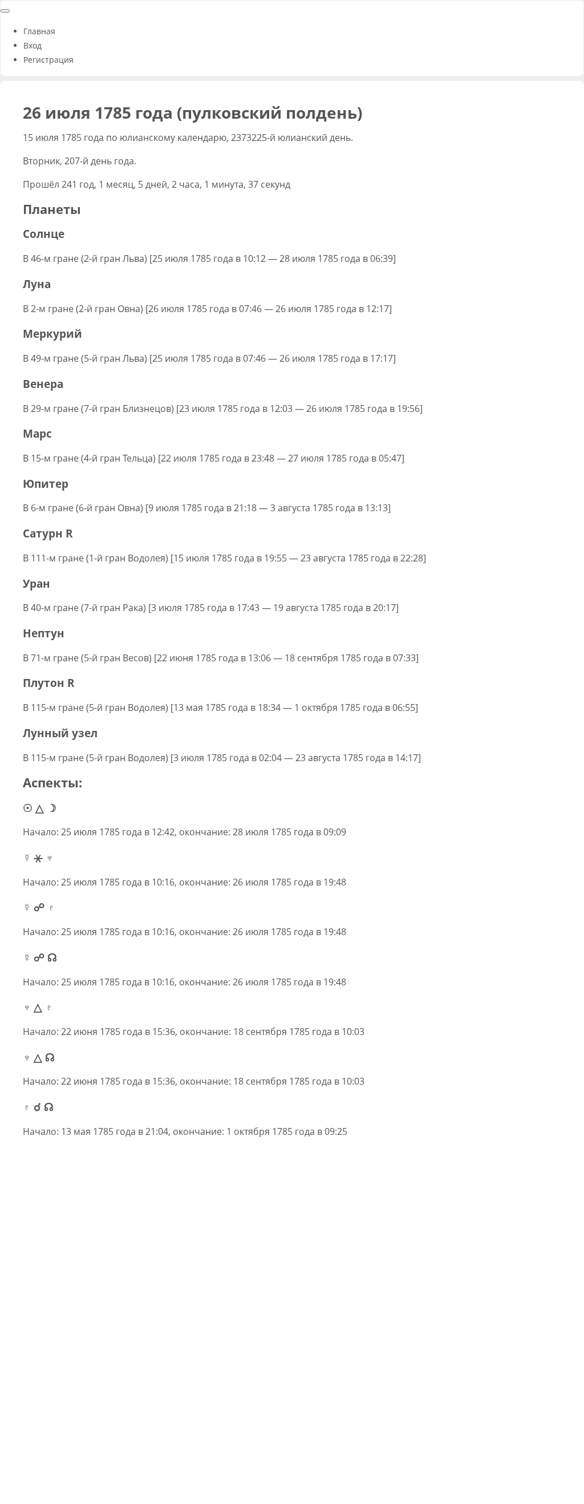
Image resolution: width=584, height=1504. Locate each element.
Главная (39, 31)
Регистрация (48, 59)
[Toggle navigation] (5, 11)
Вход (32, 45)
